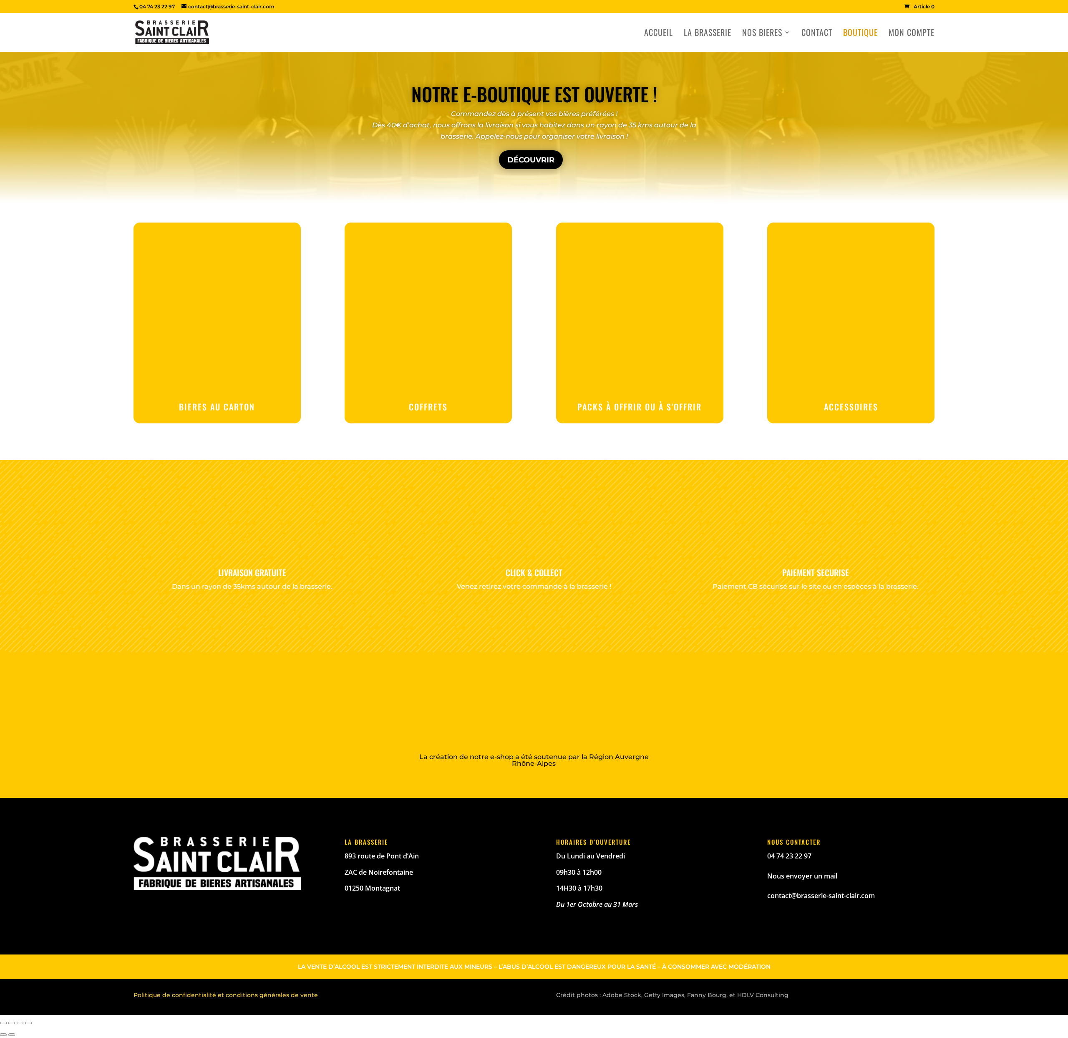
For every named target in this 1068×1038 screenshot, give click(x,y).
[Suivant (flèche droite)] (11, 1034)
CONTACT (816, 33)
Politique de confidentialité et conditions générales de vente (226, 995)
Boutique (860, 33)
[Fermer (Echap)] (3, 1023)
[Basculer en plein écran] (20, 1023)
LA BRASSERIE (707, 33)
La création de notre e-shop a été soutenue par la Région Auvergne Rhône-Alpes (534, 760)
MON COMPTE (911, 33)
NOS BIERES (762, 33)
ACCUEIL (658, 33)
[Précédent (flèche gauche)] (3, 1034)
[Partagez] (11, 1023)
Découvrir (530, 160)
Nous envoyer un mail (802, 876)
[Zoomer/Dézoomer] (28, 1023)
